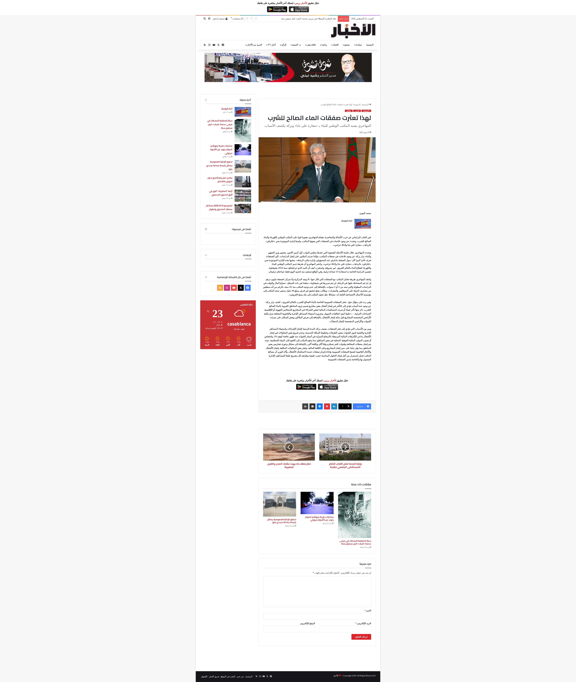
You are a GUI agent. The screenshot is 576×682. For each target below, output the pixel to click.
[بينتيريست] (327, 406)
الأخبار (335, 675)
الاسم (367, 611)
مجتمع (347, 45)
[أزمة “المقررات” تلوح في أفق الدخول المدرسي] (243, 195)
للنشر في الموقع (228, 676)
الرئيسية (370, 45)
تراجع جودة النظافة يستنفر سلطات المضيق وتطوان (219, 207)
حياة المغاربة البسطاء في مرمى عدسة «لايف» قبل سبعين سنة (355, 542)
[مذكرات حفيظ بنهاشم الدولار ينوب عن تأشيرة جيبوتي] (317, 503)
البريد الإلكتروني (363, 623)
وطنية (348, 111)
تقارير (357, 111)
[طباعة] (305, 406)
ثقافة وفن (311, 45)
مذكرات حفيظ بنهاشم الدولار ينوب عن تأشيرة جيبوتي (313, 19)
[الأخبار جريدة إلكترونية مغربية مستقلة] (353, 31)
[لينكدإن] (334, 406)
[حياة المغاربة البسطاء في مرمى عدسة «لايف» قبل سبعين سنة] (354, 515)
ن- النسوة (296, 45)
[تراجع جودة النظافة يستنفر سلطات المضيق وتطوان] (243, 208)
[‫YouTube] (234, 288)
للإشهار (204, 676)
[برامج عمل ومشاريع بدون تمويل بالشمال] (243, 181)
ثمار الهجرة (346, 221)
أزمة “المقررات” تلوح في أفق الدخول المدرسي (220, 193)
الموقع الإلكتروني (307, 623)
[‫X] (241, 288)
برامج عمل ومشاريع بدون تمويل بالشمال (219, 179)
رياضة (324, 45)
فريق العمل (214, 676)
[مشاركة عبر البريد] (312, 406)
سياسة (359, 45)
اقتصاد (336, 45)
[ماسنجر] (320, 406)
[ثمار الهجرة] (362, 224)
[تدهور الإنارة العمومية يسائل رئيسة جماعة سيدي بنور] (279, 504)
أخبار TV (272, 45)
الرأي (284, 45)
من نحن (240, 676)
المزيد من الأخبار (254, 45)
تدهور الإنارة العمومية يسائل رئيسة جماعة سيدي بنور (281, 520)
